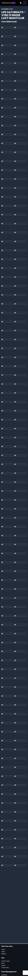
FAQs (2, 963)
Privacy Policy (5, 967)
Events (3, 949)
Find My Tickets (5, 961)
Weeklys (3, 954)
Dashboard (4, 975)
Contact (3, 965)
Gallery (3, 951)
